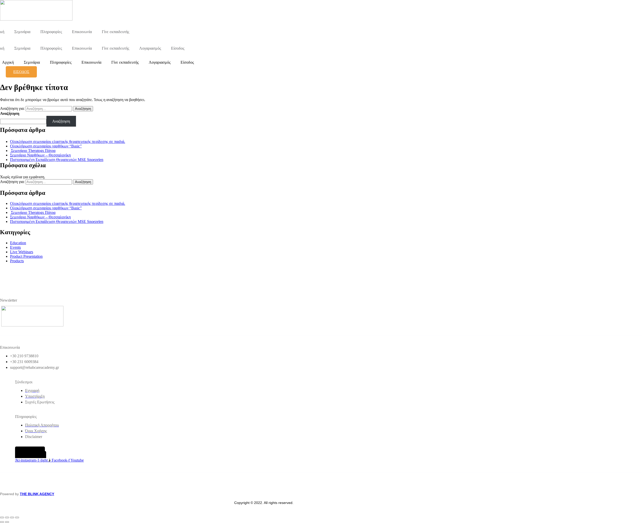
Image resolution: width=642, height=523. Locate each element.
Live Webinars (21, 252)
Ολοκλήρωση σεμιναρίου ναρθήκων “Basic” (46, 146)
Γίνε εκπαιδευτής (115, 32)
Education (18, 243)
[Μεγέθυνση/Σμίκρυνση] (2, 517)
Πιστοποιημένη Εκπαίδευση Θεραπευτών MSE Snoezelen (56, 159)
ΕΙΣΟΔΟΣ (21, 72)
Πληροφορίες (51, 32)
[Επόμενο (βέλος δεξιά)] (7, 522)
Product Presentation (26, 256)
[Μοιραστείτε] (12, 517)
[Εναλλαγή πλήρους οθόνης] (7, 517)
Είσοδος (177, 48)
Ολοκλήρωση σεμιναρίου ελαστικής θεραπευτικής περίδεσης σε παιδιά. (67, 141)
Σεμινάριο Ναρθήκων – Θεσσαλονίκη (40, 155)
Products (17, 261)
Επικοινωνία (82, 32)
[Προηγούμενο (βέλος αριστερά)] (2, 522)
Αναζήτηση (9, 113)
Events (15, 247)
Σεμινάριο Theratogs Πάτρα (32, 150)
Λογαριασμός (150, 48)
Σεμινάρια (22, 32)
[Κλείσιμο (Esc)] (17, 517)
